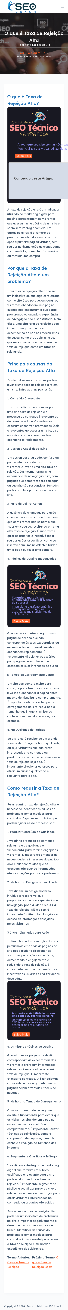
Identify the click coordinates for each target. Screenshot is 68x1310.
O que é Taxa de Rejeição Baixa (45, 1262)
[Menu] (62, 6)
